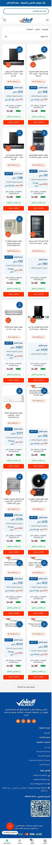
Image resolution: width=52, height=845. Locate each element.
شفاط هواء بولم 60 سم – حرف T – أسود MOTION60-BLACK (13, 157)
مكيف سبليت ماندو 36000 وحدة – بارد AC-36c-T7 (14, 328)
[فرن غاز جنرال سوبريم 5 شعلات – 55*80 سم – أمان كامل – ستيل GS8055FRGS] (13, 485)
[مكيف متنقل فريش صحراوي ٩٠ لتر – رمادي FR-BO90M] (38, 485)
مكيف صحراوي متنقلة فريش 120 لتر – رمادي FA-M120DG (38, 156)
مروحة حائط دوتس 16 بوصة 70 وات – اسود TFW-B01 (38, 625)
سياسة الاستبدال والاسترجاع (39, 760)
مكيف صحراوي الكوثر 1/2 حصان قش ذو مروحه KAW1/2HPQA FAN (13, 243)
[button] (38, 122)
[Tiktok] (34, 721)
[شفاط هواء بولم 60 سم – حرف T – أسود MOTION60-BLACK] (13, 141)
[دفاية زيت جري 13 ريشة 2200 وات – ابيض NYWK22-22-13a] (13, 559)
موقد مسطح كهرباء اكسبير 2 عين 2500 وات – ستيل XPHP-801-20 (38, 73)
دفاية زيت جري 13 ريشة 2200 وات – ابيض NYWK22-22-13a (13, 563)
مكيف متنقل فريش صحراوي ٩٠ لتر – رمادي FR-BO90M (38, 500)
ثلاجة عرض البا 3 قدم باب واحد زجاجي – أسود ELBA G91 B (38, 242)
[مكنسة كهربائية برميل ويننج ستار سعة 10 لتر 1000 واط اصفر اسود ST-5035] (38, 388)
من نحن (47, 747)
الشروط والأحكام (44, 756)
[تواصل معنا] (10, 826)
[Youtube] (18, 721)
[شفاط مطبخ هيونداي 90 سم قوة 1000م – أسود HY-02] (38, 313)
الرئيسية (45, 29)
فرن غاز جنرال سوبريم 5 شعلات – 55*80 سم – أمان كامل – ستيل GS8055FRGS (14, 501)
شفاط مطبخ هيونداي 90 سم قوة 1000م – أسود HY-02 (38, 328)
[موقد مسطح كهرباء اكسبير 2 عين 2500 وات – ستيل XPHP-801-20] (38, 57)
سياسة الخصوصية (43, 751)
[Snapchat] (29, 721)
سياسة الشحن (44, 765)
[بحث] (7, 11)
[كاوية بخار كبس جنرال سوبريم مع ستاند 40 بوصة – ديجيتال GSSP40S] (38, 559)
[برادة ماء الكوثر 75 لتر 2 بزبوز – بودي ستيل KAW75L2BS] (13, 621)
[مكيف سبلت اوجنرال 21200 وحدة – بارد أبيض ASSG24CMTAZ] (13, 399)
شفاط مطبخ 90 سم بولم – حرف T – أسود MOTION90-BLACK (13, 73)
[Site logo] (26, 20)
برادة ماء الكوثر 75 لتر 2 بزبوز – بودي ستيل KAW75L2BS (13, 625)
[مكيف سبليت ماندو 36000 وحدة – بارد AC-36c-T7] (13, 313)
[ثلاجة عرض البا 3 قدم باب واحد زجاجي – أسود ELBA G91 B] (38, 227)
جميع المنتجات (45, 737)
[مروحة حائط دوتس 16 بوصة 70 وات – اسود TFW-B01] (38, 621)
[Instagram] (23, 721)
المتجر (37, 29)
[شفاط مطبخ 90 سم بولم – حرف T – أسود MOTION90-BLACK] (13, 57)
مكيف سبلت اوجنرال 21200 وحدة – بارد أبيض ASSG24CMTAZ (14, 415)
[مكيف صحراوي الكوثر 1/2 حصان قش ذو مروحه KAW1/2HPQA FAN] (13, 227)
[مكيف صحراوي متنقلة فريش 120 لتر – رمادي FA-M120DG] (38, 141)
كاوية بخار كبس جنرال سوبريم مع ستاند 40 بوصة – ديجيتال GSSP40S (38, 564)
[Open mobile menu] (47, 20)
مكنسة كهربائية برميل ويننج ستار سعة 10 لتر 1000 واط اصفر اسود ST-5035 (38, 393)
